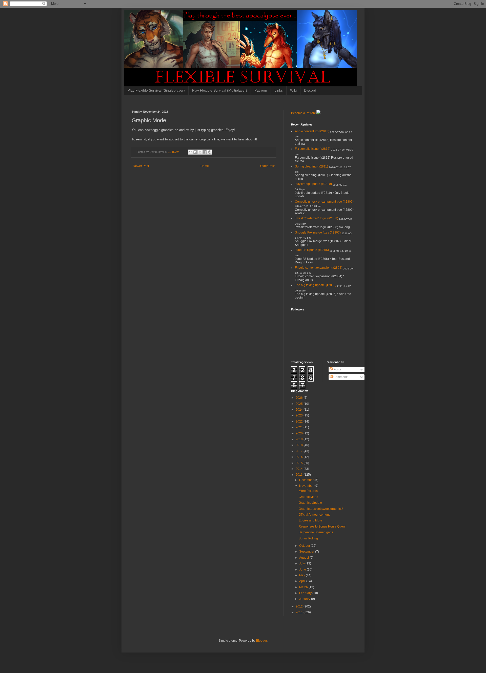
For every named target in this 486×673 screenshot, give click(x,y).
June (303, 569)
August (304, 557)
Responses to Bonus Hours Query (322, 526)
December (306, 480)
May (302, 575)
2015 (299, 463)
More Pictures (308, 491)
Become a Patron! (303, 113)
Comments (340, 377)
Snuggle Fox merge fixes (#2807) (318, 232)
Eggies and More (310, 520)
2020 (299, 433)
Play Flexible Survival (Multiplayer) (219, 90)
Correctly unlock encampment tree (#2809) (324, 201)
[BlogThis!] (195, 152)
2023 (299, 415)
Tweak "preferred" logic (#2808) (316, 218)
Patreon (260, 90)
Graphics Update (310, 502)
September (307, 551)
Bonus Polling (308, 538)
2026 (299, 397)
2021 (299, 427)
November (306, 486)
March (304, 587)
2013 (299, 474)
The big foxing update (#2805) (315, 285)
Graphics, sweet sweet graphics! (321, 509)
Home (204, 166)
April (302, 581)
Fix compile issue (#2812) (312, 149)
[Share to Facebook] (204, 152)
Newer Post (141, 166)
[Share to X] (199, 152)
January (305, 599)
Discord (310, 90)
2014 (299, 469)
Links (278, 90)
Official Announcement (314, 514)
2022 (299, 421)
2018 (299, 445)
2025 (299, 404)
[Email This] (190, 152)
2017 (299, 451)
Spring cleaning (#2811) (311, 166)
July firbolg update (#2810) (313, 184)
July (302, 563)
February (305, 593)
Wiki (293, 90)
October (305, 546)
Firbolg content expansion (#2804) (318, 267)
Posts (337, 369)
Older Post (267, 166)
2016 (299, 457)
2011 (299, 612)
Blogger (261, 640)
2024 (299, 409)
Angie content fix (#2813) (312, 131)
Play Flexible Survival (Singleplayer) (156, 90)
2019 (299, 439)
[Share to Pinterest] (209, 152)
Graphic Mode (308, 497)
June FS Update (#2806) (312, 250)
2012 (299, 606)
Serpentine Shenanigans (316, 532)
